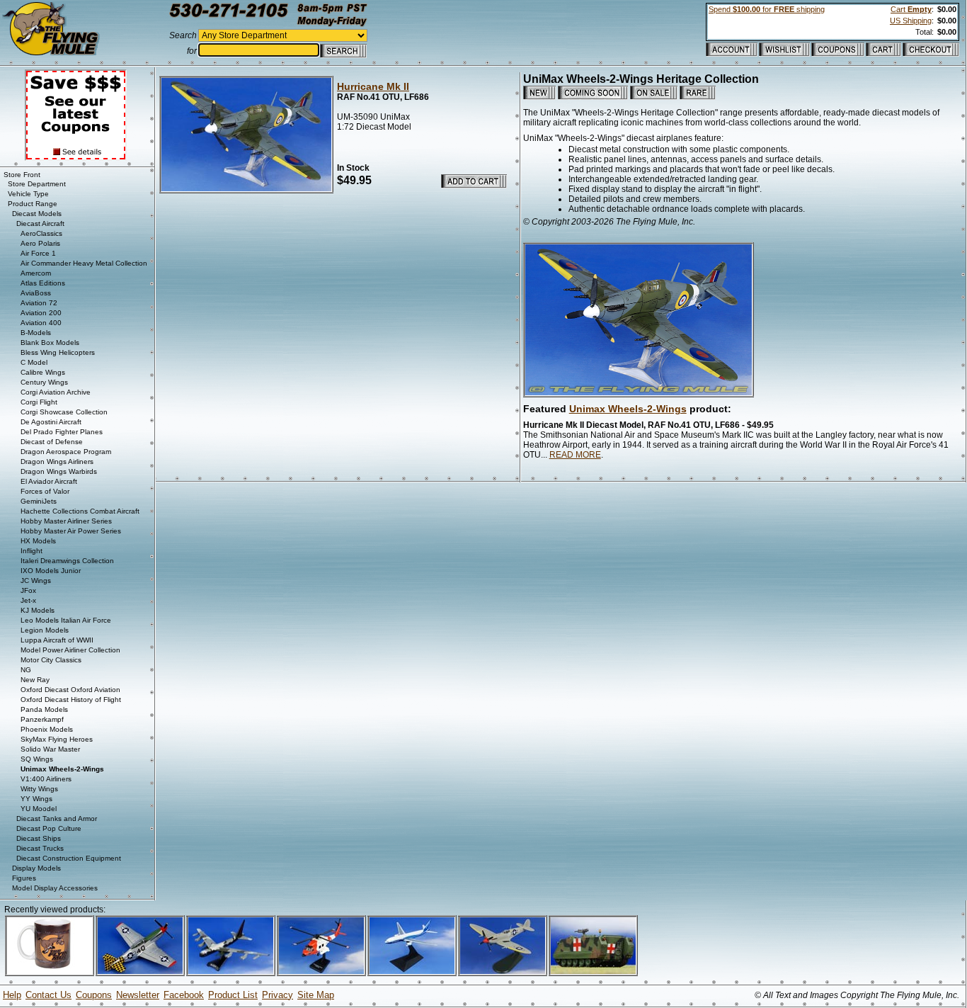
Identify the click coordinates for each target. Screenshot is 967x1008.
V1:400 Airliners (46, 779)
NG (26, 670)
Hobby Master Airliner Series (66, 521)
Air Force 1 (38, 253)
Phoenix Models (47, 729)
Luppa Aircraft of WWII (57, 640)
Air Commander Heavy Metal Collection (84, 263)
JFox (28, 590)
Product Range (32, 204)
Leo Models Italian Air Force (66, 620)
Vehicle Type (28, 194)
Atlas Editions (43, 283)
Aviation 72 (39, 303)
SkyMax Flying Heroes (57, 739)
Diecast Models (37, 213)
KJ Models (38, 610)
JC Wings (36, 580)
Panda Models (44, 709)
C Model (34, 362)
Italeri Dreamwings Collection (67, 561)
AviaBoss (36, 293)
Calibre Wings (43, 372)
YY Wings (36, 799)
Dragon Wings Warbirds (59, 471)
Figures (24, 878)
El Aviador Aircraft (49, 481)
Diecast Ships (38, 838)
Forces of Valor (45, 491)
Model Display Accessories (55, 888)
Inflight (31, 551)
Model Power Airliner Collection (70, 650)
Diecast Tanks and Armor (56, 818)
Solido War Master (50, 749)
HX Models (38, 541)
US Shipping (911, 20)
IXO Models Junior (51, 570)
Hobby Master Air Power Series (71, 531)
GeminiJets (39, 501)
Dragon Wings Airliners (57, 461)
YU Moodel (39, 808)
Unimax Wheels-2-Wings (628, 408)
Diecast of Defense (52, 442)
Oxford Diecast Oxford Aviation (70, 689)
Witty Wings (39, 789)
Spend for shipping (767, 9)
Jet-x (28, 600)
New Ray (35, 680)
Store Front (22, 175)
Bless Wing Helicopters (58, 352)
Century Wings (44, 382)
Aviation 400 (41, 323)
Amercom (36, 273)
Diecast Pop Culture (48, 828)
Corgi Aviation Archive (56, 392)
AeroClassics (41, 233)
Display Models (36, 868)
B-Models (36, 332)
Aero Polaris (40, 243)
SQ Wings (37, 759)
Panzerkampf (42, 719)
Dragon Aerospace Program (66, 451)
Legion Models (45, 630)
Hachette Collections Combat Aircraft (80, 511)
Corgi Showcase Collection (64, 412)
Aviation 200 (41, 313)
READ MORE (575, 455)
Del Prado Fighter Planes (62, 432)
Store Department (37, 184)
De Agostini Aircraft (51, 422)
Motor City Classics (51, 660)
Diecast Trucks (40, 848)
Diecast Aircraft (40, 223)
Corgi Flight (39, 402)
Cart (911, 9)
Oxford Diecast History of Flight (71, 699)
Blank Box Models (50, 342)
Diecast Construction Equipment (68, 858)
